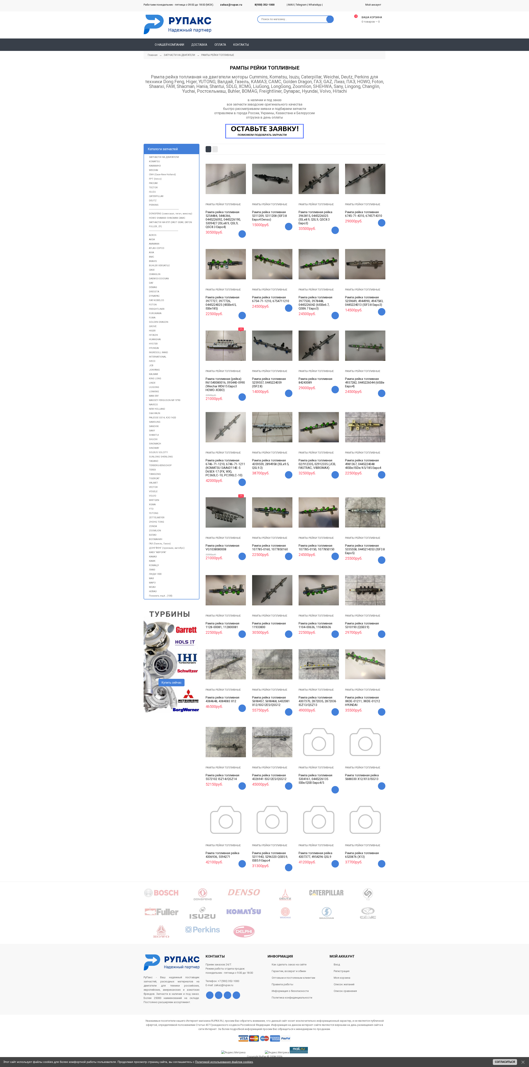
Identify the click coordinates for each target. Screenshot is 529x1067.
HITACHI (153, 335)
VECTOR (153, 487)
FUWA (152, 317)
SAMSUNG (154, 422)
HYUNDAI (154, 348)
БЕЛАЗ (152, 535)
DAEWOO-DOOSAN (159, 278)
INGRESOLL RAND (158, 352)
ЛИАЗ (152, 569)
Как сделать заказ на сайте (289, 964)
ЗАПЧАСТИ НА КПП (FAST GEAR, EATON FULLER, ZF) (170, 224)
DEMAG (153, 287)
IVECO (152, 361)
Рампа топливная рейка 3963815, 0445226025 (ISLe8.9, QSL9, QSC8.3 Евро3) (315, 217)
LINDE (152, 383)
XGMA (152, 504)
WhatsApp (315, 4)
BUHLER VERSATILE (159, 265)
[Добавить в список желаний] (221, 191)
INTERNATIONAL (157, 356)
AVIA (151, 252)
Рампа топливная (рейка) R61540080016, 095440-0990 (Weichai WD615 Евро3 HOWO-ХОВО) (225, 384)
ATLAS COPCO (156, 248)
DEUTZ (152, 200)
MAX (291, 4)
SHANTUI (154, 435)
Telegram (301, 4)
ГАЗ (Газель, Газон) (160, 543)
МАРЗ (152, 582)
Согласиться (505, 1061)
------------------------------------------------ (164, 209)
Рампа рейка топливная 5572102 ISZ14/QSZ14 (222, 777)
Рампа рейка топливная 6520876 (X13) (362, 855)
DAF (151, 283)
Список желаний (344, 984)
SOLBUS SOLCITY (158, 452)
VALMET (153, 482)
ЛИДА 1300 (155, 574)
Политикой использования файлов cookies (224, 1061)
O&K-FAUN (154, 413)
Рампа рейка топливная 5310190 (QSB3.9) (362, 625)
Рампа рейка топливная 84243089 (315, 380)
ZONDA (153, 526)
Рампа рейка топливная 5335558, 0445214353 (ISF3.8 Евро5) (365, 549)
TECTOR (153, 187)
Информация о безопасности (290, 991)
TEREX (152, 469)
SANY (152, 430)
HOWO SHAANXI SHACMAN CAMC (167, 218)
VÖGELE (153, 491)
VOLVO (152, 495)
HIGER (152, 330)
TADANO (153, 461)
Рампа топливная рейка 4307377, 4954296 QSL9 (315, 855)
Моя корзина (342, 977)
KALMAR (153, 374)
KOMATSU (154, 161)
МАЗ (151, 578)
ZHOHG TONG (156, 522)
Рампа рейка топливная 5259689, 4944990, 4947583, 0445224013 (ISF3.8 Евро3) (364, 301)
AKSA (152, 239)
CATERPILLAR (156, 196)
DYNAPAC (154, 296)
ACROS (152, 235)
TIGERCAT (154, 478)
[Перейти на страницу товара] (226, 179)
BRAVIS (153, 261)
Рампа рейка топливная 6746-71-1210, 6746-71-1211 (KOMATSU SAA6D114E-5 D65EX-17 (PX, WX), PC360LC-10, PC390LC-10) (225, 467)
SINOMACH (155, 443)
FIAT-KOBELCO (156, 300)
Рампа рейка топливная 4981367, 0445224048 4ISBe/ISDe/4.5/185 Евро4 (363, 464)
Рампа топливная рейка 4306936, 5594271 (222, 855)
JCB (151, 365)
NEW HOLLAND (157, 409)
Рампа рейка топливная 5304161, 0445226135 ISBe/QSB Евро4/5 (315, 779)
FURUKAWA (155, 313)
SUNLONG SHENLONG (161, 456)
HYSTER (153, 343)
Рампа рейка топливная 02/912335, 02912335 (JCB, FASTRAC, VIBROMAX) (317, 464)
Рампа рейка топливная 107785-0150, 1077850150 (316, 547)
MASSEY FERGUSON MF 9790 (164, 400)
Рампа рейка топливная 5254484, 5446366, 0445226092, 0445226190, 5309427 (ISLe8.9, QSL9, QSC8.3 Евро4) (223, 219)
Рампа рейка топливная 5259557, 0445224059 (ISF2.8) (269, 382)
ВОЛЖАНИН (155, 539)
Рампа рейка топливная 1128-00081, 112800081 (222, 625)
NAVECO (153, 404)
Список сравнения (345, 991)
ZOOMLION (155, 530)
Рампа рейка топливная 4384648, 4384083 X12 (222, 699)
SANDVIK (154, 426)
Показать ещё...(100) (160, 595)
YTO (151, 509)
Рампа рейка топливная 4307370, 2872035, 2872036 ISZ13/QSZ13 (317, 701)
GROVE (152, 326)
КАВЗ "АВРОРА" (157, 552)
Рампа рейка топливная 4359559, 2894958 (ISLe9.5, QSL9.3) (270, 464)
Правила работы (282, 984)
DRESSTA (154, 291)
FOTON (153, 304)
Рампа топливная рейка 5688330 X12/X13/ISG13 (362, 777)
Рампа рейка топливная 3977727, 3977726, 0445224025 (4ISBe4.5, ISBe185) (222, 302)
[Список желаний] (376, 44)
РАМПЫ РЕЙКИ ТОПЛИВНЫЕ (223, 204)
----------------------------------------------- (163, 230)
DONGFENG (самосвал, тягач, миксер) (170, 213)
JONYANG (154, 369)
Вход (337, 964)
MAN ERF (154, 396)
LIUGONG (154, 387)
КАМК (152, 561)
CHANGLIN (154, 274)
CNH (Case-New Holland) (162, 174)
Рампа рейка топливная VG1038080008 (222, 547)
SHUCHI (153, 439)
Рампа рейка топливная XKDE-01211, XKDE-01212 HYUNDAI (362, 701)
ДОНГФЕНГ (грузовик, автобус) (167, 548)
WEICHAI (153, 170)
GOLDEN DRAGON (158, 322)
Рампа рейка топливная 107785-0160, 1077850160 (270, 547)
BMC (151, 257)
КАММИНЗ (155, 165)
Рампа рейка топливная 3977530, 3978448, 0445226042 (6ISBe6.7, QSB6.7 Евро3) (315, 302)
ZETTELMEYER (156, 517)
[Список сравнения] (383, 44)
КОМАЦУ (154, 565)
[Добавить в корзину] (242, 234)
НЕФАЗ (153, 591)
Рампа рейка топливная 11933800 (269, 625)
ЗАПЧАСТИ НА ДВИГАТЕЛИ (164, 157)
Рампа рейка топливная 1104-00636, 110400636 (315, 625)
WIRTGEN (154, 500)
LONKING (154, 391)
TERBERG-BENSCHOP (160, 465)
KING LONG (155, 378)
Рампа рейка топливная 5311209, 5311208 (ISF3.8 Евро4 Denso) (269, 215)
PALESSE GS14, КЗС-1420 (162, 417)
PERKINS (153, 205)
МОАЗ (152, 587)
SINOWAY (154, 448)
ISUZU (152, 192)
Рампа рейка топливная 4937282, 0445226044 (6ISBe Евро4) (364, 382)
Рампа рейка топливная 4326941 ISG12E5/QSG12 (269, 777)
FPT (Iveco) (155, 179)
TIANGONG (155, 474)
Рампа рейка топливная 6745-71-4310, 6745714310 (363, 214)
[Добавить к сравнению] (231, 192)
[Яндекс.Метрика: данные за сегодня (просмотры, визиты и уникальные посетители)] (277, 1052)
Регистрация (341, 971)
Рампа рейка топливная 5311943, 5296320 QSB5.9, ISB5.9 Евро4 (270, 856)
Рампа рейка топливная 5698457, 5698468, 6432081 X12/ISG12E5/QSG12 (271, 701)
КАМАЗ (153, 556)
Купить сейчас (171, 682)
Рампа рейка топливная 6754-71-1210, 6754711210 (270, 299)
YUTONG (153, 513)
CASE (152, 270)
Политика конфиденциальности (292, 997)
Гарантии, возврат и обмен (289, 971)
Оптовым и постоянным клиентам (293, 977)
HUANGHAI (155, 339)
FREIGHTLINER (156, 309)
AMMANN (154, 243)
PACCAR (153, 183)
